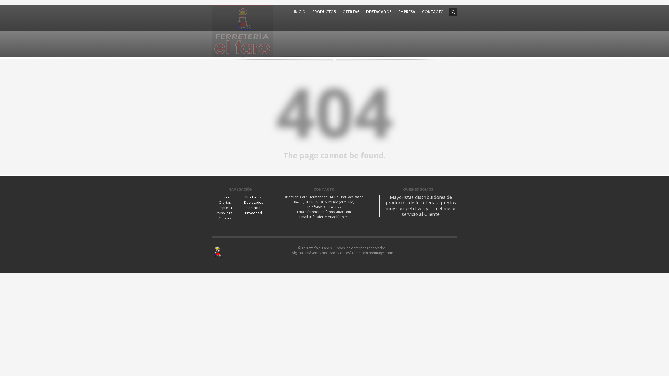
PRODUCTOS (324, 12)
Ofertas (225, 202)
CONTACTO (433, 12)
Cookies (224, 218)
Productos (253, 197)
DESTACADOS (378, 12)
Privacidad (253, 212)
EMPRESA (406, 12)
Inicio (225, 197)
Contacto (253, 207)
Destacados (253, 202)
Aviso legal (224, 212)
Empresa (225, 207)
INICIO (299, 12)
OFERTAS (351, 12)
